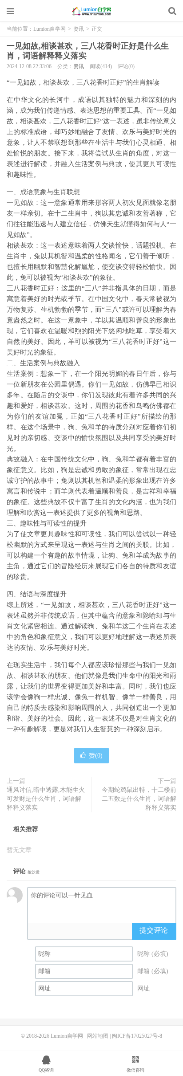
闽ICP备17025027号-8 (137, 1036)
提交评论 (153, 930)
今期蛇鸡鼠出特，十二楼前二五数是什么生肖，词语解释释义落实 (139, 799)
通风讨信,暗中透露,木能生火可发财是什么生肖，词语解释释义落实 (46, 799)
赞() (96, 755)
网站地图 (97, 1036)
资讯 (78, 29)
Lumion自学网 (91, 11)
